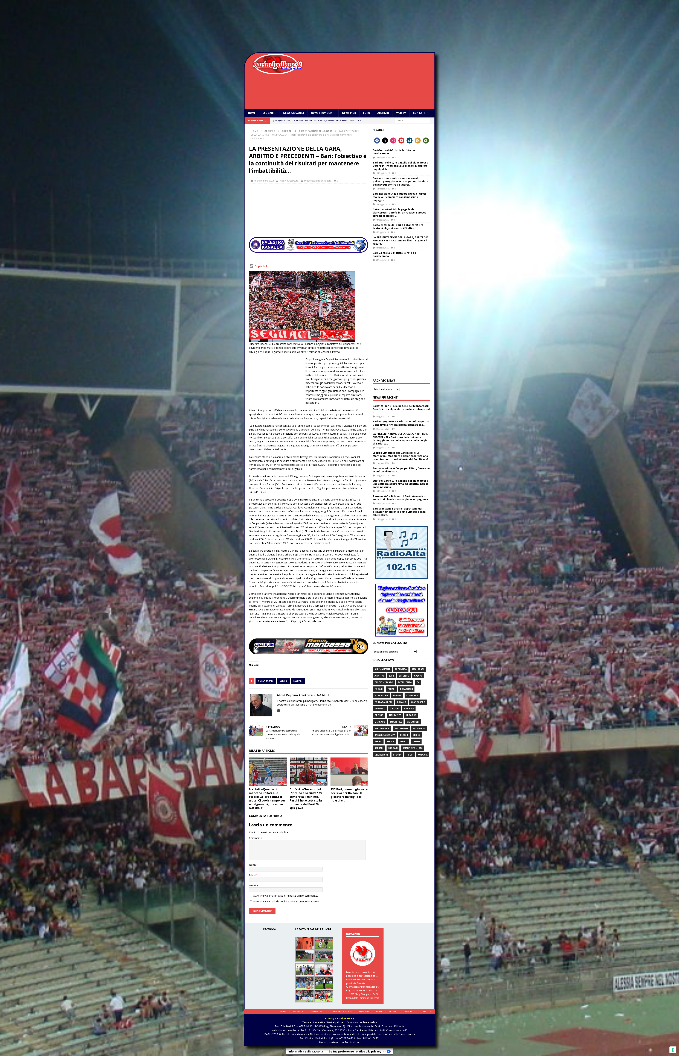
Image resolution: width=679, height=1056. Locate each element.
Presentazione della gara (318, 180)
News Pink (349, 113)
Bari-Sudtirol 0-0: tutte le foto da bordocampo (394, 151)
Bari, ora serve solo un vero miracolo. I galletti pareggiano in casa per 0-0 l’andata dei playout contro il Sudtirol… (400, 181)
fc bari (379, 689)
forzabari (412, 695)
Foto (366, 113)
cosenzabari (265, 680)
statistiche (381, 754)
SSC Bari (268, 113)
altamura (401, 669)
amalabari (418, 669)
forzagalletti (383, 702)
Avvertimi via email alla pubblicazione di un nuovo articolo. (286, 901)
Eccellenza (405, 682)
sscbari (297, 680)
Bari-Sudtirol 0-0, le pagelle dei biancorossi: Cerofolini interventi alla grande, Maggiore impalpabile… (400, 166)
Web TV (401, 113)
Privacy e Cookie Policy (339, 1018)
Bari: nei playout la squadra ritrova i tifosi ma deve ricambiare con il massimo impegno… (399, 197)
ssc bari (393, 748)
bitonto (404, 675)
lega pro (411, 715)
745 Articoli (323, 695)
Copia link (261, 266)
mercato (380, 721)
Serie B (404, 734)
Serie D (403, 741)
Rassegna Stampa (385, 734)
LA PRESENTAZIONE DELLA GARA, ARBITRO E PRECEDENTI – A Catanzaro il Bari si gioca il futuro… (400, 240)
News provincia (321, 113)
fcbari (391, 689)
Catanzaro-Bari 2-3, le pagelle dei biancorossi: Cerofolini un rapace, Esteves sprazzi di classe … (399, 212)
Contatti (419, 113)
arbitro (379, 675)
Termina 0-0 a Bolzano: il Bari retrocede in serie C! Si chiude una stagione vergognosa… (401, 498)
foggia (397, 695)
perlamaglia (382, 728)
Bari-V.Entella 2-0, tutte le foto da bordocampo (394, 254)
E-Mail (252, 875)
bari (391, 675)
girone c (380, 708)
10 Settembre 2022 (264, 180)
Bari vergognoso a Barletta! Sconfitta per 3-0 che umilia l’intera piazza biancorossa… (401, 423)
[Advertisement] (339, 26)
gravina (409, 708)
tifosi (409, 754)
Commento (255, 838)
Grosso (379, 715)
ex (418, 682)
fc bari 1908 (381, 695)
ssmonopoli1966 (412, 748)
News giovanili (293, 113)
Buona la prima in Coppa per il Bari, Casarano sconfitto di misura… (401, 470)
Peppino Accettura (288, 180)
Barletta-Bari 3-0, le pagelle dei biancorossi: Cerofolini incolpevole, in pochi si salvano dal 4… (401, 409)
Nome (252, 864)
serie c (390, 741)
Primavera (419, 728)
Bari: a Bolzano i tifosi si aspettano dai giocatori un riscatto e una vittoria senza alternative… (399, 512)
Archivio (383, 113)
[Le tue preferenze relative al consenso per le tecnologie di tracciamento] (672, 1049)
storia (397, 754)
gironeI (394, 708)
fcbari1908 (406, 689)
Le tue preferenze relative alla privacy (355, 1051)
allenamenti (382, 669)
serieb (283, 680)
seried (416, 741)
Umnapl (423, 754)
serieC (378, 741)
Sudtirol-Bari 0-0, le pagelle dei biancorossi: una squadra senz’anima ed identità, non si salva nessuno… (400, 484)
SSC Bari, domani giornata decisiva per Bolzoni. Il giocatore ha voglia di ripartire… (349, 794)
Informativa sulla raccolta (305, 1051)
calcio (418, 675)
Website (253, 885)
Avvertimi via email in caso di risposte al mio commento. (285, 895)
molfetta (396, 721)
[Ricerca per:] (412, 120)
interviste (394, 715)
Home (252, 113)
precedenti (401, 728)
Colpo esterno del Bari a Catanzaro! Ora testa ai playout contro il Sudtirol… (398, 226)
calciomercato (384, 682)
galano (401, 702)
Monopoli (413, 721)
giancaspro (418, 702)
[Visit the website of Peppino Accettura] (278, 710)
